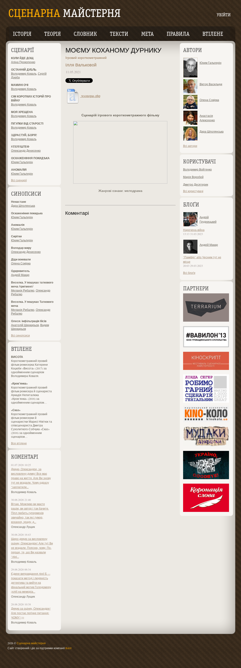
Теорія (52, 34)
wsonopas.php (90, 95)
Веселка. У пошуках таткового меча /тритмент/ (32, 284)
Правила (178, 34)
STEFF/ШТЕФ (20, 147)
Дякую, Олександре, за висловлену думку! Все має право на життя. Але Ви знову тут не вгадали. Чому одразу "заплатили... (31, 478)
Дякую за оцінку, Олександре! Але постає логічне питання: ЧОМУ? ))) (31, 613)
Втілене (212, 34)
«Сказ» (15, 410)
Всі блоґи (189, 273)
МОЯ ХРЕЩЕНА (22, 112)
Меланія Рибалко (22, 290)
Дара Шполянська (23, 205)
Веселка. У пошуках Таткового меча (32, 304)
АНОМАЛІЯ (19, 170)
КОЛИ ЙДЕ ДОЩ (22, 58)
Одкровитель (20, 271)
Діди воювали (21, 259)
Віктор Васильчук (211, 84)
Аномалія (17, 225)
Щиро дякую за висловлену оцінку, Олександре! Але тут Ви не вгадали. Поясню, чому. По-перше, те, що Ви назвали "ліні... (32, 548)
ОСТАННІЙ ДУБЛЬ (23, 70)
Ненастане (18, 202)
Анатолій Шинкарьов (25, 325)
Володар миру (21, 248)
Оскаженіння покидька (27, 213)
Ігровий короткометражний (86, 57)
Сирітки (16, 236)
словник (85, 34)
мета (147, 34)
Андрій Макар (20, 275)
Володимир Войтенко (197, 169)
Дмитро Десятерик (195, 184)
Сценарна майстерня (31, 643)
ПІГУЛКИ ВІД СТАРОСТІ (27, 123)
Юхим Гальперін (22, 162)
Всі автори (190, 146)
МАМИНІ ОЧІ (19, 85)
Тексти (119, 34)
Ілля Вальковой (80, 65)
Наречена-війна (194, 230)
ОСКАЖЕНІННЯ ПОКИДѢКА (30, 158)
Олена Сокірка (21, 263)
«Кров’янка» (19, 383)
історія (22, 34)
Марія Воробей (193, 177)
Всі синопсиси (20, 335)
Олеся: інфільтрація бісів (28, 321)
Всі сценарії (19, 180)
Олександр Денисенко (26, 150)
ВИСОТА (17, 357)
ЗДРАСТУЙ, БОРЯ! (24, 135)
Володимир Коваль (23, 73)
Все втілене (19, 443)
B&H (68, 648)
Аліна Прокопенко (23, 62)
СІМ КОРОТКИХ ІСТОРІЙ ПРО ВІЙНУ (31, 98)
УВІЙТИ (224, 15)
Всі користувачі (193, 191)
